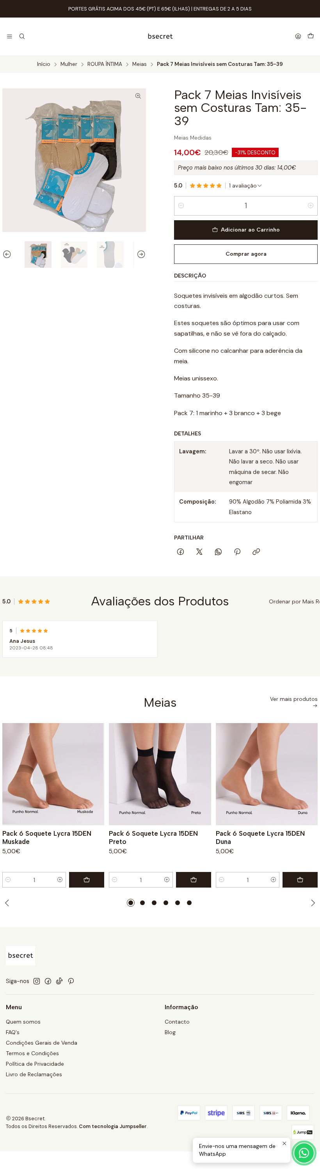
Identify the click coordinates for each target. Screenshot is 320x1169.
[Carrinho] (310, 36)
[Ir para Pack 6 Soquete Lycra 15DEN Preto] (160, 774)
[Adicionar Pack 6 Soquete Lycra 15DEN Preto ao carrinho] (193, 880)
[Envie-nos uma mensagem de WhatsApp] (304, 1153)
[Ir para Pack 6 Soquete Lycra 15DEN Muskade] (53, 774)
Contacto (177, 1021)
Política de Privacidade (35, 1063)
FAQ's (13, 1032)
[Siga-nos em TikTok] (59, 981)
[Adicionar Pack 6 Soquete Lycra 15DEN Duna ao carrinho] (300, 880)
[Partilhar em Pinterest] (237, 552)
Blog (170, 1032)
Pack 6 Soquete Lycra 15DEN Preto (153, 837)
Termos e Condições (32, 1053)
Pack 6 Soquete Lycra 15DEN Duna (260, 837)
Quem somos (23, 1021)
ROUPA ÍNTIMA (104, 64)
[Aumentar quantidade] (310, 205)
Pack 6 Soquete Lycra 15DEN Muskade (46, 837)
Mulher (68, 64)
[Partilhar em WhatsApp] (218, 552)
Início (43, 64)
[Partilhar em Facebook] (180, 552)
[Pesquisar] (22, 36)
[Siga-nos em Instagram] (37, 981)
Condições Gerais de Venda (41, 1042)
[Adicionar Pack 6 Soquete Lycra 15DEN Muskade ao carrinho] (86, 880)
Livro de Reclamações (34, 1074)
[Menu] (9, 36)
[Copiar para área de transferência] (256, 552)
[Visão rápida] (95, 774)
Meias (139, 64)
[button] (130, 902)
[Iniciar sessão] (298, 36)
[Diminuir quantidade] (181, 205)
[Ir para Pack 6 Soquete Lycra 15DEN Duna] (267, 774)
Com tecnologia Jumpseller (113, 1126)
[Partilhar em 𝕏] (199, 552)
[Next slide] (140, 254)
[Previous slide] (8, 254)
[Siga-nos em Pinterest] (71, 981)
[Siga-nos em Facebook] (48, 981)
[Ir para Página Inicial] (160, 36)
